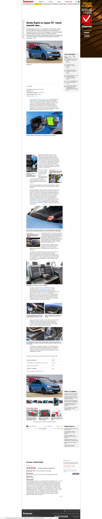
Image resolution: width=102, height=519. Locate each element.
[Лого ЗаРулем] (28, 1)
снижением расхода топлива (36, 201)
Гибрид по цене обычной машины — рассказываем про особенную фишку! (71, 401)
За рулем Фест (25, 510)
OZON (61, 513)
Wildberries (65, 513)
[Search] (78, 510)
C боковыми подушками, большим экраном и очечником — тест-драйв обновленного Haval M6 (71, 397)
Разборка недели (46, 4)
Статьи (50, 1)
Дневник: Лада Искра (77, 4)
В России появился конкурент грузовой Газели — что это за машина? (69, 432)
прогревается (41, 171)
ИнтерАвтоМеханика (29, 4)
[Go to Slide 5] (50, 402)
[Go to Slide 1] (29, 402)
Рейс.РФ (74, 517)
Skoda (27, 471)
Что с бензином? (54, 4)
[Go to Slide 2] (34, 402)
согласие (65, 470)
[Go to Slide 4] (45, 402)
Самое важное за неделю (69, 466)
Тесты (59, 1)
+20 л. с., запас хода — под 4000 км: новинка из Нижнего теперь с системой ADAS (71, 408)
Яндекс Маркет (71, 513)
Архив (78, 517)
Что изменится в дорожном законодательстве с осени (69, 446)
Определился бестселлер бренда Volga (70, 443)
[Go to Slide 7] (61, 402)
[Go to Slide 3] (39, 402)
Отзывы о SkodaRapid (36, 462)
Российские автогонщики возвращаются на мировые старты (71, 71)
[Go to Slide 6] (56, 402)
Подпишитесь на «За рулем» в (44, 421)
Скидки (64, 4)
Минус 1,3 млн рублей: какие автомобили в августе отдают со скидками (70, 436)
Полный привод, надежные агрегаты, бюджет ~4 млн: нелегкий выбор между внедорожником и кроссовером (72, 87)
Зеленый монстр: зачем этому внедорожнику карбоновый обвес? (71, 60)
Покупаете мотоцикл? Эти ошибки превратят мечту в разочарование (70, 394)
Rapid (31, 471)
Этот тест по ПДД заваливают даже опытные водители (72, 82)
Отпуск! (60, 4)
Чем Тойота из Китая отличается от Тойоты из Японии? (71, 65)
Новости (41, 1)
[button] (56, 518)
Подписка (77, 513)
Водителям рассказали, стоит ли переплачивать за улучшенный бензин (71, 440)
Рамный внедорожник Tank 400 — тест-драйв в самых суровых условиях (70, 404)
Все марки (23, 38)
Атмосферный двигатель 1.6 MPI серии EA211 (39, 99)
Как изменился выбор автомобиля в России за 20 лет (71, 429)
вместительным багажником (45, 289)
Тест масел (69, 4)
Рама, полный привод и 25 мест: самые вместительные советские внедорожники (72, 76)
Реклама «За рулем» (75, 515)
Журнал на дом (38, 4)
